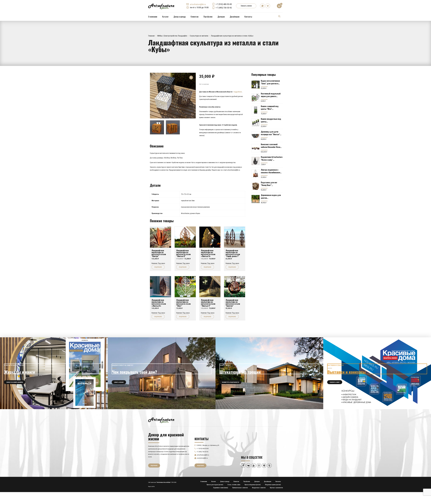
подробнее (238, 92)
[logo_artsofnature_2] (161, 420)
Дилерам (221, 16)
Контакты (248, 16)
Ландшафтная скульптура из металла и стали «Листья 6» (159, 302)
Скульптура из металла (199, 36)
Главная (151, 36)
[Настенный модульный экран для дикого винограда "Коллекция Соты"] (255, 97)
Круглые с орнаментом (276, 487)
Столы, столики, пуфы (234, 484)
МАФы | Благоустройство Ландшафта (172, 36)
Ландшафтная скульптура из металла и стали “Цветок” (233, 302)
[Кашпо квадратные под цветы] (255, 123)
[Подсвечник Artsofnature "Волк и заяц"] (255, 161)
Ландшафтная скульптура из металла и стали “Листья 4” (208, 302)
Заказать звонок (246, 5)
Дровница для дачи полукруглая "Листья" (270, 133)
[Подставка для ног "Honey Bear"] (255, 186)
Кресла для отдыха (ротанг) (215, 484)
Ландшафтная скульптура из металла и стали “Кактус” (159, 253)
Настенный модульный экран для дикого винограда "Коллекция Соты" (271, 94)
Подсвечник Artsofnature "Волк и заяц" (271, 158)
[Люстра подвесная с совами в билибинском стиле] (255, 173)
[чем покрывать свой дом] (162, 373)
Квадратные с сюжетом (259, 487)
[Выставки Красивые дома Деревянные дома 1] (377, 373)
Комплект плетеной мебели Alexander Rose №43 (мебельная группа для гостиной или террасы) (271, 145)
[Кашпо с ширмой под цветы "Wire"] (255, 110)
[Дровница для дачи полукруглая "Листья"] (255, 135)
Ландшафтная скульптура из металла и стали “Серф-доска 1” (233, 253)
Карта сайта (151, 486)
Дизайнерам (234, 16)
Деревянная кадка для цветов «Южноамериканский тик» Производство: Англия (271, 196)
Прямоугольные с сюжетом (240, 487)
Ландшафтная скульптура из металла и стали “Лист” (183, 302)
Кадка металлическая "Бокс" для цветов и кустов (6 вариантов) (270, 82)
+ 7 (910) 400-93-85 (224, 4)
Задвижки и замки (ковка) (220, 487)
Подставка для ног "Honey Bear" (269, 183)
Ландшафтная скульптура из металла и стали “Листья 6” (183, 253)
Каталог (165, 16)
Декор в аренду (180, 16)
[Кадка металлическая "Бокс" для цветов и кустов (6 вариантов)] (255, 84)
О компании (152, 16)
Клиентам (194, 16)
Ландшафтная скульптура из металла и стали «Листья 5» (208, 253)
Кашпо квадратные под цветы (271, 120)
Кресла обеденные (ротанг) (253, 484)
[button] (191, 76)
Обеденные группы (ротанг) (273, 484)
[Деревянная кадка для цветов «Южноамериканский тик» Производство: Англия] (255, 199)
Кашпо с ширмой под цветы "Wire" (269, 107)
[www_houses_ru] (54, 373)
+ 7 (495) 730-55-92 (224, 7)
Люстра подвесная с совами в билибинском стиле (270, 171)
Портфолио (207, 16)
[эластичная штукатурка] (269, 373)
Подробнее (158, 267)
